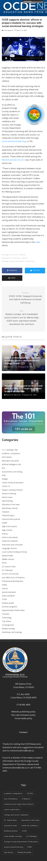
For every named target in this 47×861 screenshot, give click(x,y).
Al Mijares (26, 799)
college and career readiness (14, 255)
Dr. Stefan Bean (10, 820)
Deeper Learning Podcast (12, 490)
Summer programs (9, 606)
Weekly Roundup (24, 852)
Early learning (7, 501)
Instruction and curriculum (12, 544)
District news (7, 497)
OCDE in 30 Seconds (10, 574)
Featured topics (8, 515)
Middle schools (8, 559)
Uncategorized (8, 625)
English (28, 1)
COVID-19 (6, 486)
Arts (3, 468)
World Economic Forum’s (13, 159)
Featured (5, 512)
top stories (8, 852)
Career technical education (12, 482)
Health (4, 523)
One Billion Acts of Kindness (13, 577)
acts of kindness (11, 799)
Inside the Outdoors (10, 541)
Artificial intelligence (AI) (11, 464)
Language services (9, 548)
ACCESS (30, 793)
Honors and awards (10, 537)
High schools (7, 530)
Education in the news (11, 504)
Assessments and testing (12, 472)
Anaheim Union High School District (18, 804)
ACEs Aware (7, 457)
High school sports (9, 526)
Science (5, 588)
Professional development (12, 581)
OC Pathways (7, 570)
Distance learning (9, 493)
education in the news (11, 258)
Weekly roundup (8, 628)
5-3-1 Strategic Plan (10, 450)
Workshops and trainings (12, 632)
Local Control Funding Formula (14, 552)
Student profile (8, 603)
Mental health (7, 555)
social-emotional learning (14, 141)
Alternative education (10, 461)
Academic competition (11, 453)
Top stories (6, 621)
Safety (4, 585)
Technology (6, 617)
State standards (8, 595)
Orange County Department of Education (19, 261)
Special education (9, 592)
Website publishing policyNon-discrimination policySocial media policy (23, 715)
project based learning (13, 847)
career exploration (12, 809)
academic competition (13, 793)
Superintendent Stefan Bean (13, 610)
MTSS (4, 563)
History (5, 534)
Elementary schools (10, 508)
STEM (4, 599)
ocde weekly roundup (13, 836)
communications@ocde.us (22, 750)
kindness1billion (11, 831)
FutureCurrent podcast (11, 519)
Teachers (5, 614)
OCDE (25, 258)
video (37, 242)
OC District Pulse (9, 566)
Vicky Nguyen (8, 30)
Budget (5, 479)
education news (10, 826)
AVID (4, 475)
